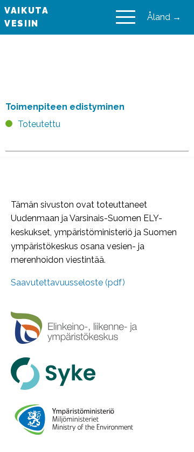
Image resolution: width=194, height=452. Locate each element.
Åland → (164, 17)
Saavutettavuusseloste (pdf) (68, 282)
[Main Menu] (125, 17)
